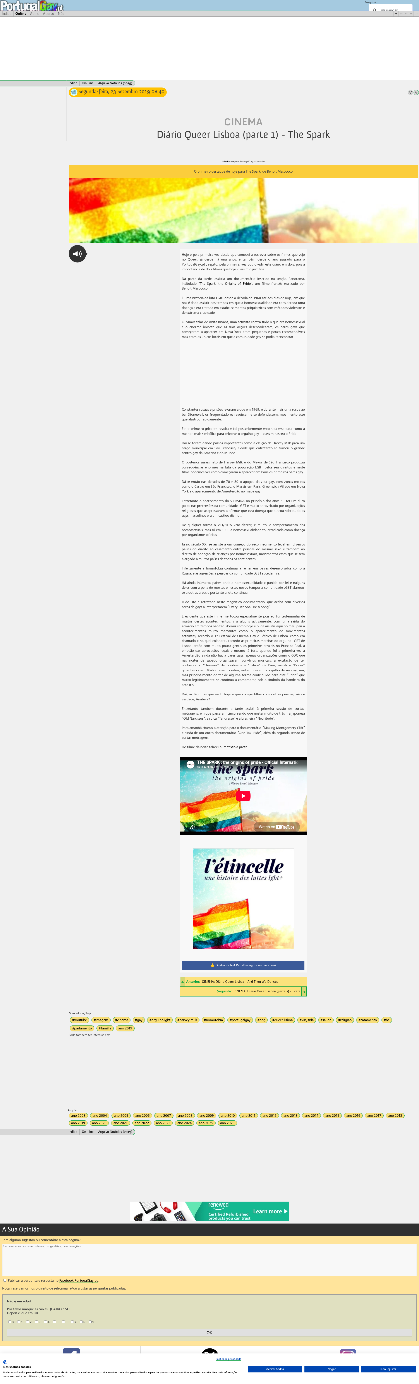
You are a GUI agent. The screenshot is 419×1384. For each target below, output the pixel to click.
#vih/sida (307, 1020)
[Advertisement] (209, 48)
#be (387, 1020)
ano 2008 (185, 1116)
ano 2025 (206, 1123)
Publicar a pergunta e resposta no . (53, 1281)
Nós (61, 14)
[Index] (33, 83)
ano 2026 (227, 1123)
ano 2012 (269, 1116)
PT (396, 14)
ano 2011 (249, 1116)
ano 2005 (121, 1116)
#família (105, 1028)
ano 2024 (184, 1123)
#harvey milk (187, 1020)
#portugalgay (240, 1020)
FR (411, 14)
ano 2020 (99, 1123)
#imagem (101, 1020)
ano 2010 (228, 1116)
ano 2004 (100, 1116)
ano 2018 (395, 1116)
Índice (7, 14)
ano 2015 (332, 1116)
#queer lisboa (282, 1020)
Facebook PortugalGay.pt (78, 1281)
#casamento (368, 1020)
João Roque (228, 161)
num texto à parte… (235, 747)
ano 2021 (120, 1123)
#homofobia (213, 1020)
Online (20, 14)
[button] (77, 253)
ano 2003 (78, 1116)
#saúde (326, 1020)
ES (406, 14)
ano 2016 (353, 1116)
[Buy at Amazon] (209, 1220)
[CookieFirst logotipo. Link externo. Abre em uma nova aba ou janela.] (5, 1362)
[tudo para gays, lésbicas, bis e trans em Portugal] (43, 5)
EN (401, 14)
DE (416, 14)
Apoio (34, 14)
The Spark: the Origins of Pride (225, 284)
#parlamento (82, 1028)
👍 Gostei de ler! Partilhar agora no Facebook (243, 965)
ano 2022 (142, 1123)
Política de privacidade (228, 1358)
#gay (139, 1020)
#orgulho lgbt (159, 1020)
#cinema (121, 1020)
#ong (261, 1020)
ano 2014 (311, 1116)
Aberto (48, 14)
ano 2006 (142, 1116)
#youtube (79, 1020)
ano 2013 (290, 1116)
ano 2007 (164, 1116)
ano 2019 (125, 1028)
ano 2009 (206, 1116)
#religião (345, 1020)
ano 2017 (374, 1116)
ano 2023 (163, 1123)
